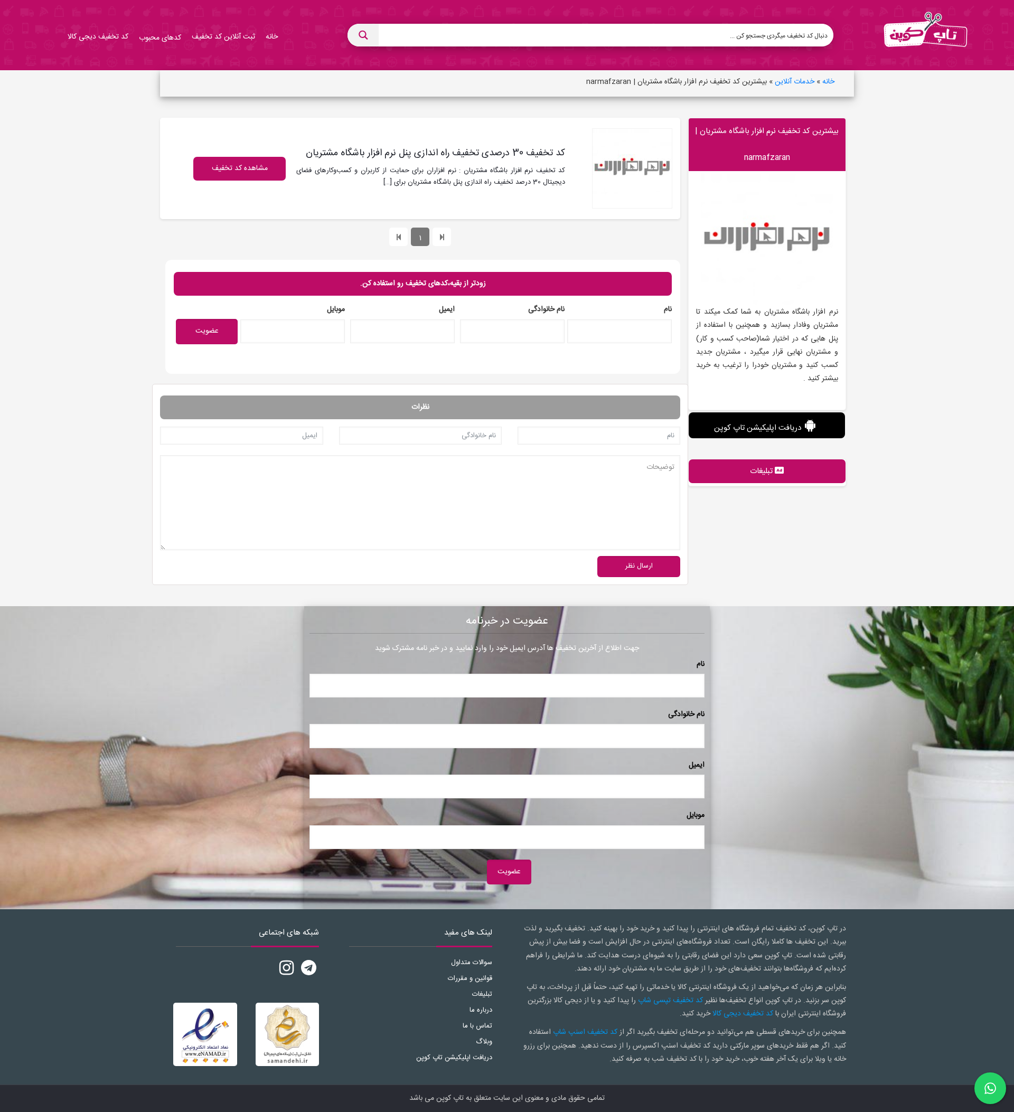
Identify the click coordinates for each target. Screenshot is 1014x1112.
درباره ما (481, 1010)
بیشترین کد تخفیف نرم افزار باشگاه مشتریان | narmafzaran (767, 144)
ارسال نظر (639, 566)
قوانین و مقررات (470, 978)
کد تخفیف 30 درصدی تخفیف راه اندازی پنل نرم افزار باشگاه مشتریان (435, 153)
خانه (828, 82)
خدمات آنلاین (794, 82)
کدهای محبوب (160, 38)
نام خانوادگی (546, 309)
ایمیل (447, 309)
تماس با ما (477, 1026)
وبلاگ (484, 1042)
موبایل (336, 309)
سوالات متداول (471, 962)
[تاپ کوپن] (925, 35)
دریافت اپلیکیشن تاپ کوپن (757, 428)
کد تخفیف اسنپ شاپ (585, 1032)
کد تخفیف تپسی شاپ (670, 1000)
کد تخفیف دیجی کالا (742, 1013)
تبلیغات (482, 994)
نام (668, 309)
